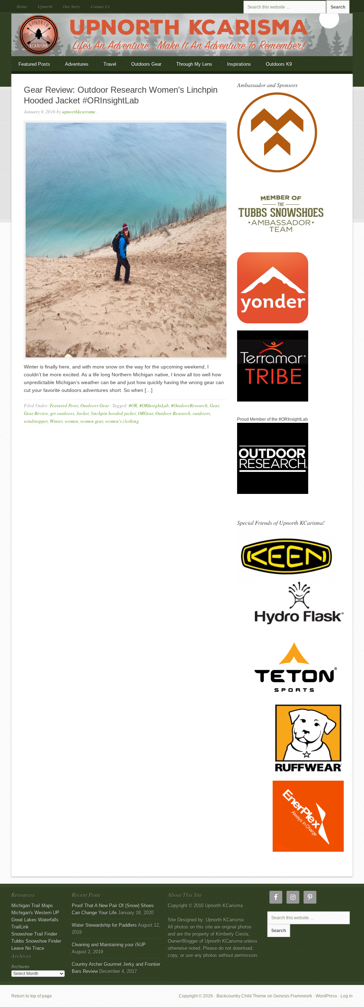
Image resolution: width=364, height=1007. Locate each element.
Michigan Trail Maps (32, 905)
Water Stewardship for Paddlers (104, 925)
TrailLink (20, 927)
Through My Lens (190, 66)
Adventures (77, 64)
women (71, 421)
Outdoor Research (173, 413)
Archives (20, 966)
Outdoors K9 (275, 66)
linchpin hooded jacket (113, 413)
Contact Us (100, 6)
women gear (91, 421)
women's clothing (122, 421)
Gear (214, 405)
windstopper (36, 421)
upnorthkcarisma (78, 111)
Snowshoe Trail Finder (34, 934)
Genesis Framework (292, 995)
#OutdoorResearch (189, 405)
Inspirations (239, 64)
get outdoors (62, 413)
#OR (133, 405)
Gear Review (36, 413)
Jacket (82, 413)
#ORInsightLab (154, 405)
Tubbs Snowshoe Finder (36, 941)
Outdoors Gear (142, 66)
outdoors (201, 413)
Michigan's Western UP (35, 912)
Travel (109, 64)
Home (22, 6)
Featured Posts (34, 64)
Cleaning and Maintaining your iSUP (109, 944)
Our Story (71, 6)
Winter (56, 421)
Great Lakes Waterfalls (35, 919)
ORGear (145, 413)
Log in (347, 995)
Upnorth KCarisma (182, 35)
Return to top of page (31, 995)
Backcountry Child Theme (241, 995)
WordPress (326, 995)
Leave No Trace (27, 948)
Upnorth (45, 6)
